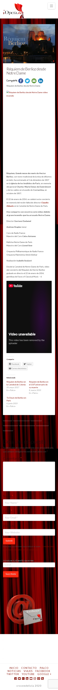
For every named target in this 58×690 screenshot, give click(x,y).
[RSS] (42, 678)
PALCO (44, 667)
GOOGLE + (44, 674)
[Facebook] (15, 678)
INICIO (13, 667)
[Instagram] (35, 678)
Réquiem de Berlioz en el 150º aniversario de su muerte (38, 385)
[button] (51, 6)
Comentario (12, 458)
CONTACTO (29, 667)
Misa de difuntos (27, 423)
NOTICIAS (14, 671)
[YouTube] (31, 678)
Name (8, 496)
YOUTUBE (28, 674)
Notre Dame (42, 423)
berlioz (7, 418)
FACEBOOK (42, 671)
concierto (36, 418)
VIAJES (28, 671)
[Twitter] (19, 678)
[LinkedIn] (27, 678)
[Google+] (23, 678)
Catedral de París (21, 418)
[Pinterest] (38, 678)
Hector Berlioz (10, 423)
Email (7, 511)
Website (9, 526)
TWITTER (12, 674)
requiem (8, 428)
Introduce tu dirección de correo (18, 560)
